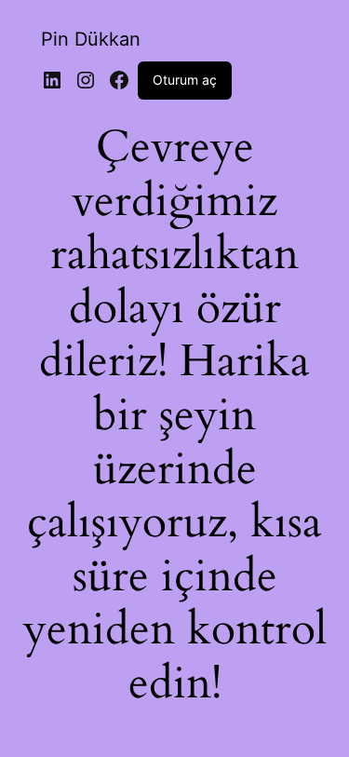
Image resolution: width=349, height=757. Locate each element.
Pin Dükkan (91, 39)
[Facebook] (119, 80)
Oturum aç (185, 80)
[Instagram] (85, 80)
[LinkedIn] (52, 80)
